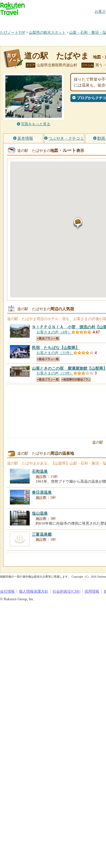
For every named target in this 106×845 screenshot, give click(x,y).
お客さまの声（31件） (54, 353)
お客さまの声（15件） (54, 373)
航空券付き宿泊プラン (76, 379)
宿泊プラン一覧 (48, 338)
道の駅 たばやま (56, 55)
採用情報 (92, 591)
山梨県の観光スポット (47, 32)
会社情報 (7, 591)
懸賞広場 (66, 21)
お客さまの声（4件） (54, 332)
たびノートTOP (12, 32)
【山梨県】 (55, 347)
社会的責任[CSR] (66, 591)
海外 (43, 21)
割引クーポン (89, 21)
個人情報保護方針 (33, 591)
